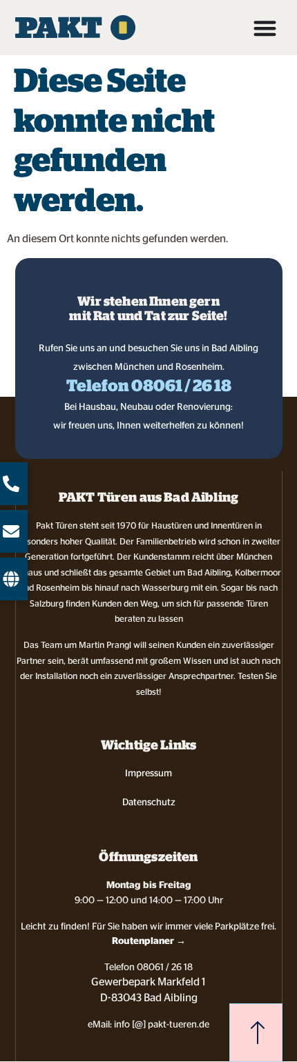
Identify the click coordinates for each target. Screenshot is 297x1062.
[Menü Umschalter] (265, 28)
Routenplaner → (149, 941)
